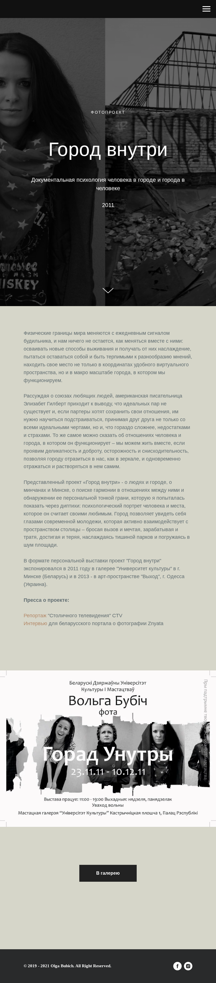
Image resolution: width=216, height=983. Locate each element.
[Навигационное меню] (206, 9)
